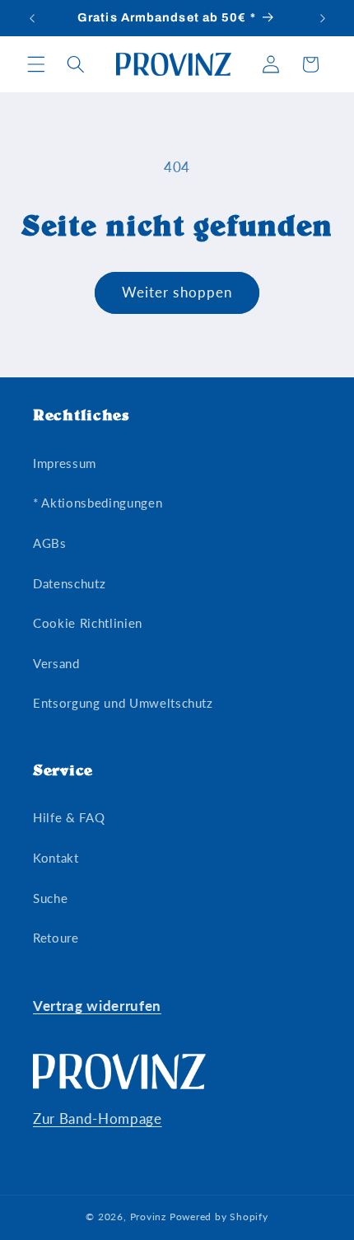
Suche (50, 898)
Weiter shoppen (177, 292)
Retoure (56, 937)
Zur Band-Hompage (97, 1119)
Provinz (148, 1216)
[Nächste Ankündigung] (323, 18)
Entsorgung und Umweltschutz (123, 702)
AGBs (50, 543)
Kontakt (56, 857)
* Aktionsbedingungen (97, 502)
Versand (56, 663)
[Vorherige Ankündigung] (32, 18)
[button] (36, 64)
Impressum (64, 463)
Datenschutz (69, 583)
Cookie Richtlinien (87, 622)
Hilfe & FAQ (69, 817)
